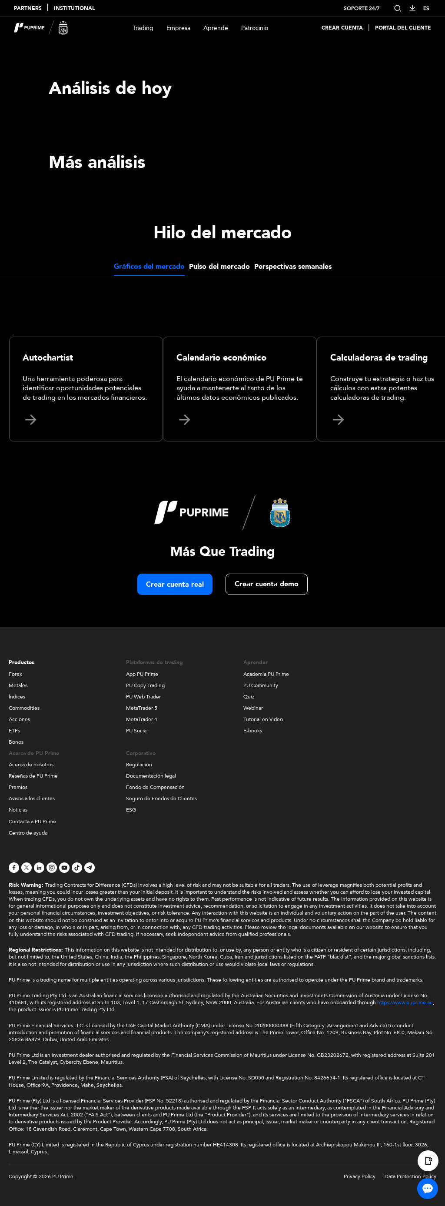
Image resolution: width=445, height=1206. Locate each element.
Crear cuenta (342, 28)
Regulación (139, 764)
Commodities (24, 708)
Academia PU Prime (266, 674)
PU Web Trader (143, 696)
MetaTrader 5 (141, 708)
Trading (143, 28)
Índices (17, 696)
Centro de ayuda (28, 832)
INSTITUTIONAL (74, 8)
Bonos (16, 741)
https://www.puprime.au (405, 1002)
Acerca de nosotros (31, 764)
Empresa (178, 28)
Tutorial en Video (263, 719)
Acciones (19, 719)
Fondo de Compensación (155, 787)
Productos (21, 662)
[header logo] (41, 27)
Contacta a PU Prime (32, 821)
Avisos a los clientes (32, 798)
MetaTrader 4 (141, 719)
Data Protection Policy (410, 1176)
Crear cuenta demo (267, 584)
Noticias (18, 809)
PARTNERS (28, 8)
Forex (15, 674)
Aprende (215, 28)
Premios (18, 787)
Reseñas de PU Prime (33, 775)
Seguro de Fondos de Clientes (161, 798)
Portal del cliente (403, 28)
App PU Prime (142, 674)
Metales (18, 685)
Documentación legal (151, 775)
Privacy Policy (359, 1176)
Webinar (253, 708)
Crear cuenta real (175, 584)
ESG (131, 809)
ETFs (14, 730)
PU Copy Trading (145, 685)
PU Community (260, 685)
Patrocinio (254, 28)
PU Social (137, 730)
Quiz (248, 696)
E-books (252, 730)
